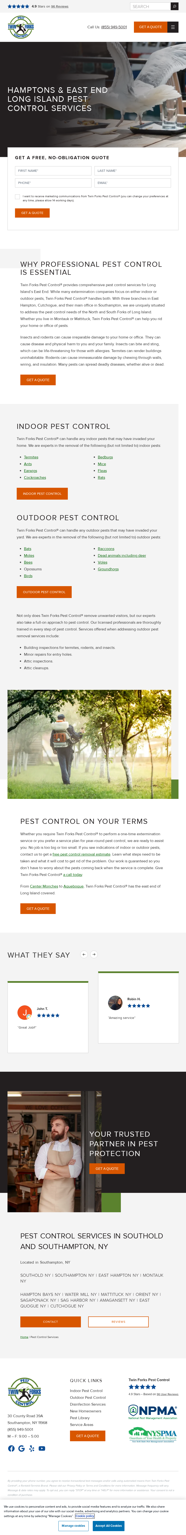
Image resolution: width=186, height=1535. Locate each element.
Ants (28, 464)
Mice (102, 464)
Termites (31, 457)
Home (24, 1337)
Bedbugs (105, 457)
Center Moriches (44, 886)
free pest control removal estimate (81, 854)
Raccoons (106, 548)
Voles (102, 562)
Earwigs (30, 470)
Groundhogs (108, 569)
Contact (50, 1322)
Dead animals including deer (122, 555)
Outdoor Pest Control (44, 592)
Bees (28, 562)
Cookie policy (85, 1516)
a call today (72, 874)
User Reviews (167, 1394)
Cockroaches (35, 477)
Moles (29, 555)
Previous (84, 954)
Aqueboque (73, 886)
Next (94, 954)
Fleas (102, 470)
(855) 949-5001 (114, 27)
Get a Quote (150, 27)
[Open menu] (172, 27)
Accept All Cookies (108, 1526)
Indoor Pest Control (42, 494)
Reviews (60, 6)
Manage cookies (73, 1526)
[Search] (174, 6)
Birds (28, 576)
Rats (101, 477)
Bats (27, 548)
